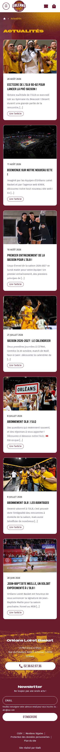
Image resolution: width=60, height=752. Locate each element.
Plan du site (30, 740)
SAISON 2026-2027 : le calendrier (29, 340)
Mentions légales (34, 733)
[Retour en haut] (52, 745)
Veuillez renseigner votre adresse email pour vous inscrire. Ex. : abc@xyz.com (30, 708)
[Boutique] (54, 6)
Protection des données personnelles (30, 737)
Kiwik (38, 748)
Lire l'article (15, 113)
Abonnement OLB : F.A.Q (21, 421)
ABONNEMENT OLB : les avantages (28, 502)
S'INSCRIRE (30, 716)
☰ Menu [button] (6, 6)
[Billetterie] (46, 6)
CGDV (19, 733)
